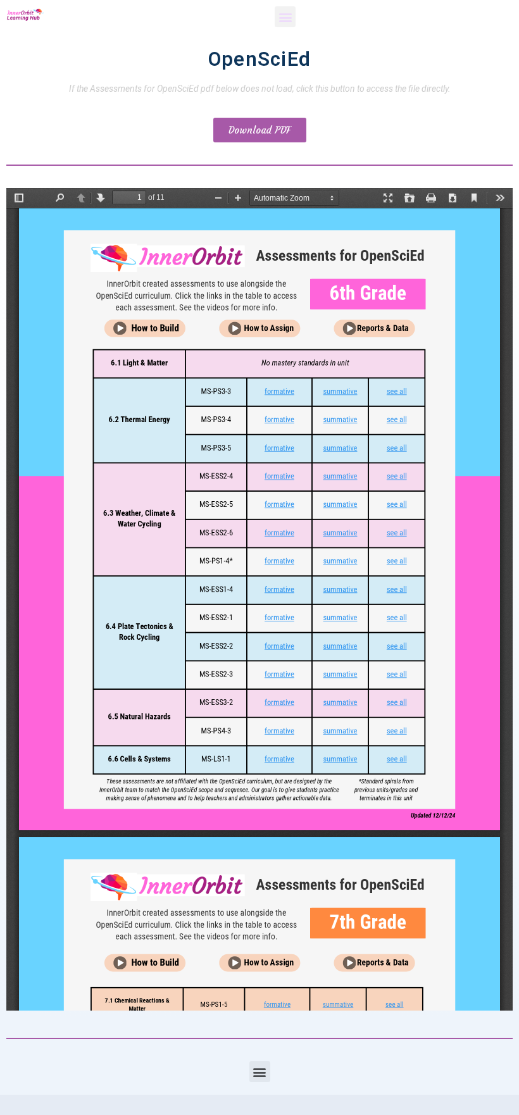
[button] (285, 16)
